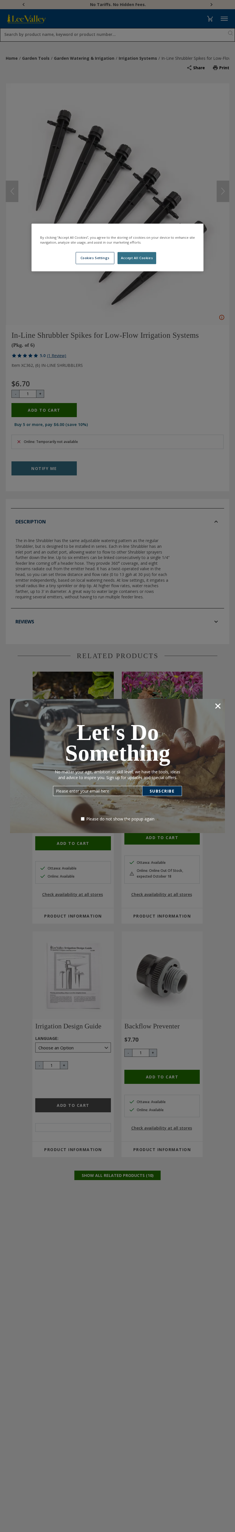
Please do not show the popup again (120, 819)
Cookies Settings (95, 258)
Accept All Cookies (137, 258)
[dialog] (117, 766)
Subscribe (162, 791)
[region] (117, 247)
